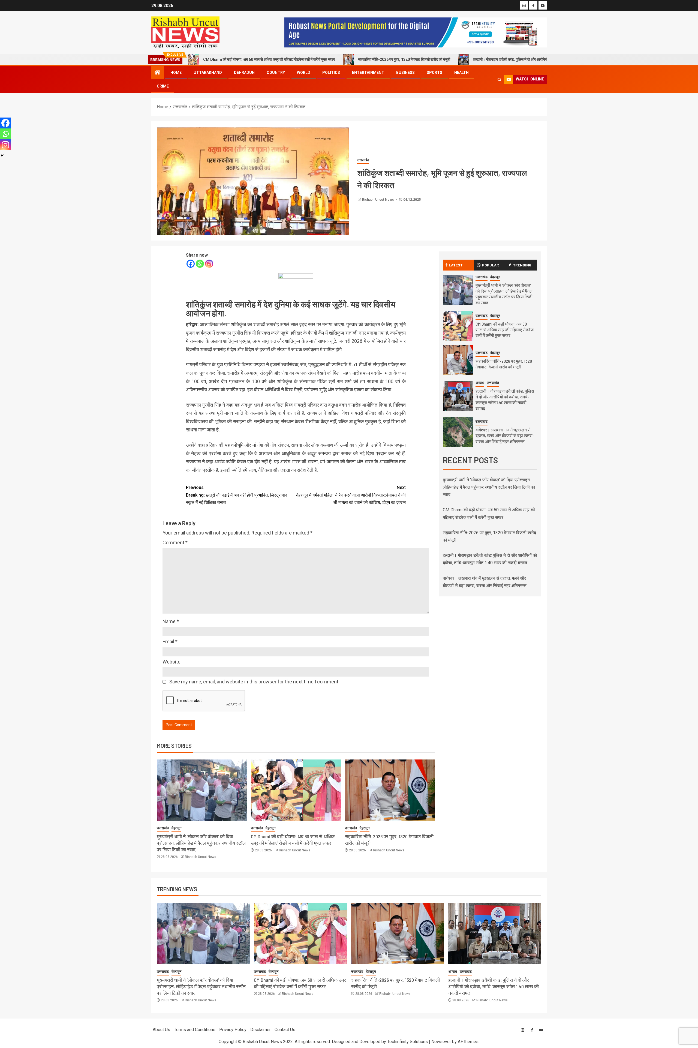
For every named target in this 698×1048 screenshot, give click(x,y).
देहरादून (176, 828)
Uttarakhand (208, 72)
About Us (161, 1029)
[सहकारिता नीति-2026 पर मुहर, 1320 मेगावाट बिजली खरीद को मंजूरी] (390, 790)
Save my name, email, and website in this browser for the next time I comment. (254, 681)
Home (176, 72)
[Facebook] (190, 264)
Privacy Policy (232, 1029)
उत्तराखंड (363, 160)
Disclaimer (260, 1029)
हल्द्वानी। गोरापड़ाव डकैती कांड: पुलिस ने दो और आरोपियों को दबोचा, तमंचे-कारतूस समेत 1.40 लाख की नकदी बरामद (493, 59)
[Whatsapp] (200, 264)
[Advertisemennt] (415, 32)
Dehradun (244, 72)
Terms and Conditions (194, 1029)
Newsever (441, 1041)
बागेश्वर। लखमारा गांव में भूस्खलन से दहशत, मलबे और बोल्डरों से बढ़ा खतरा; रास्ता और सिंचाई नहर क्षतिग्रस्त (505, 435)
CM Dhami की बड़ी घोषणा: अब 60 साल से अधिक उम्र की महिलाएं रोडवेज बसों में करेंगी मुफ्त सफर (212, 59)
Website (171, 662)
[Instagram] (209, 264)
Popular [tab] (490, 265)
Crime (163, 86)
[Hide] (2, 155)
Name (171, 621)
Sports (434, 72)
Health (461, 72)
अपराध (480, 383)
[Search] (499, 79)
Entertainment (368, 72)
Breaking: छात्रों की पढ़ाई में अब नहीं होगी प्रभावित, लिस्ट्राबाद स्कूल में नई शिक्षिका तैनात (236, 495)
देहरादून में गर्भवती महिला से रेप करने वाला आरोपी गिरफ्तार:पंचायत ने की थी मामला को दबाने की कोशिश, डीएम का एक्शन (351, 495)
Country (276, 72)
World (303, 72)
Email (170, 641)
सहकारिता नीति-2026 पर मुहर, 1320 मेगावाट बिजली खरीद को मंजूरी (347, 59)
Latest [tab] (456, 265)
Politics (331, 72)
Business (405, 72)
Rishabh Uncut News (378, 200)
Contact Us (285, 1029)
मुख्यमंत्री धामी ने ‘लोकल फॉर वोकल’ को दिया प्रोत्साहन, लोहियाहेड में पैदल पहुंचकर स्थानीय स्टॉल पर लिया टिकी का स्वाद (201, 842)
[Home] (158, 73)
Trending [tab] (522, 265)
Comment (175, 542)
